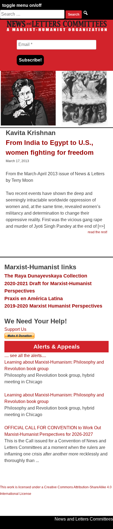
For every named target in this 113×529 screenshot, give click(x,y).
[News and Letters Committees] (56, 31)
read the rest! (97, 232)
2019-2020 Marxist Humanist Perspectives (53, 306)
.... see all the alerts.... (25, 355)
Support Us (15, 329)
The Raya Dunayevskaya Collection (45, 276)
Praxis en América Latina (33, 298)
